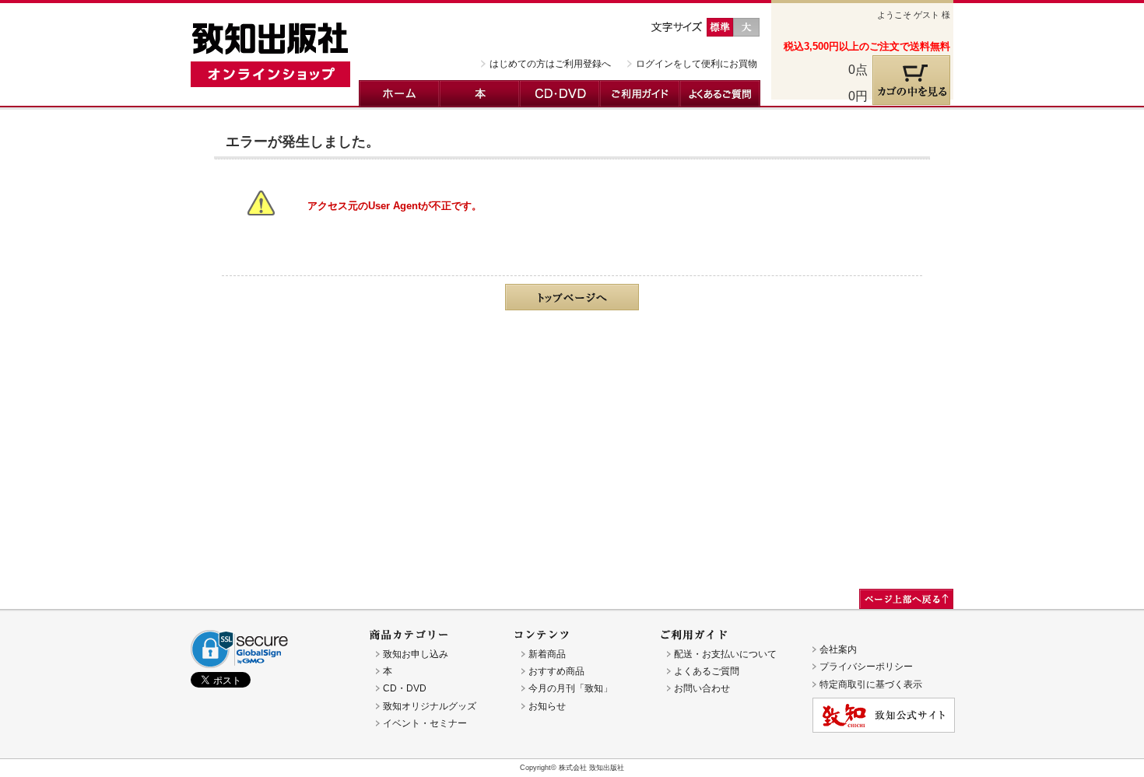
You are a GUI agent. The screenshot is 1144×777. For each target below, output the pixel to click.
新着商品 (547, 654)
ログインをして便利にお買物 (696, 63)
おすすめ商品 (556, 671)
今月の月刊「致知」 (570, 688)
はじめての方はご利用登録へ (550, 63)
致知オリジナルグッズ (429, 706)
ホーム (399, 93)
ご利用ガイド (640, 93)
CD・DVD (560, 93)
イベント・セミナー (425, 723)
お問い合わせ (702, 688)
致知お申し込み (415, 654)
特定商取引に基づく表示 (870, 684)
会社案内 (838, 649)
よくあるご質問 (720, 93)
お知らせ (547, 706)
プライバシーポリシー (866, 666)
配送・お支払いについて (725, 654)
